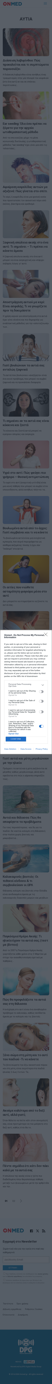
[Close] (46, 635)
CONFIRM (16, 739)
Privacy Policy (42, 749)
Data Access (26, 749)
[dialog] (26, 692)
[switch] (41, 691)
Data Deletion (10, 749)
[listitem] (26, 685)
